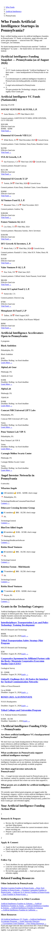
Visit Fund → (6, 131)
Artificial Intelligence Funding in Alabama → (18, 904)
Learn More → (6, 363)
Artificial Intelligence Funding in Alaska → (21, 905)
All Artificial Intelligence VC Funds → (15, 919)
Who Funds (10, 7)
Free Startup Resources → (36, 924)
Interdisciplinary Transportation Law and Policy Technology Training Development (24, 623)
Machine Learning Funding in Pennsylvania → (18, 888)
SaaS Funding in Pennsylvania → (15, 894)
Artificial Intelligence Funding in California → (20, 910)
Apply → (24, 636)
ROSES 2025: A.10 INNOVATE (16, 697)
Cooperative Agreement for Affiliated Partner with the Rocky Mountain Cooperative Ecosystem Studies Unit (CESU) (25, 661)
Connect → (5, 503)
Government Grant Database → (15, 924)
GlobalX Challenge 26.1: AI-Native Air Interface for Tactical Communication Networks (24, 680)
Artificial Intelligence (13, 11)
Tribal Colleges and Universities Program (21, 710)
